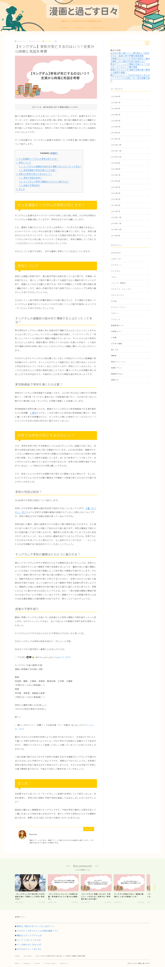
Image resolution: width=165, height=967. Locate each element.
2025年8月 (115, 169)
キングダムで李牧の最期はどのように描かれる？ (44, 181)
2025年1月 (115, 211)
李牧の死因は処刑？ (30, 177)
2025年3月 (115, 199)
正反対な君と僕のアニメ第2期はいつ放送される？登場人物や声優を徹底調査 (129, 54)
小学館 (114, 337)
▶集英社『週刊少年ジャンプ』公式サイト (34, 926)
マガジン (114, 313)
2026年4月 (115, 121)
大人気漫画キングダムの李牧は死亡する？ (37, 159)
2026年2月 (115, 133)
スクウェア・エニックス (121, 289)
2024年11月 (116, 223)
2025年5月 (115, 187)
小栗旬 (33, 412)
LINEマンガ (116, 259)
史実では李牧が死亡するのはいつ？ (34, 174)
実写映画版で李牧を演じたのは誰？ (38, 170)
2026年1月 (115, 139)
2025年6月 (115, 181)
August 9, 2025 (62, 657)
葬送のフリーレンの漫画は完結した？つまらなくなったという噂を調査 (130, 65)
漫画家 (114, 355)
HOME (17, 956)
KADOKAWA (116, 253)
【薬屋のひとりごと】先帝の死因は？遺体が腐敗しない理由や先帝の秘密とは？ (130, 60)
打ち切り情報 (116, 343)
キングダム (49, 41)
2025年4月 (115, 193)
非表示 (54, 153)
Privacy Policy (98, 27)
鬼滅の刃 (114, 380)
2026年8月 (115, 96)
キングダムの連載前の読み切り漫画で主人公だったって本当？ (50, 166)
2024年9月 (115, 235)
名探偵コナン (116, 331)
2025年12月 (116, 145)
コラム (114, 277)
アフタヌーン (116, 265)
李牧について (23, 162)
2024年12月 (116, 217)
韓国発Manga (117, 374)
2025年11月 (116, 151)
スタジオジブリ (117, 295)
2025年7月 (115, 175)
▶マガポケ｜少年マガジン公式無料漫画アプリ (36, 931)
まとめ (20, 189)
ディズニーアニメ (118, 307)
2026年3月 (115, 127)
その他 (114, 301)
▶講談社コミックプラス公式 (28, 935)
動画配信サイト (117, 325)
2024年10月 (116, 229)
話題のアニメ (116, 368)
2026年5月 (115, 114)
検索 (147, 43)
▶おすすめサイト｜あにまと (28, 949)
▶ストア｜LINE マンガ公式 (28, 940)
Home (17, 963)
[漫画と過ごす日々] (82, 10)
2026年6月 (115, 108)
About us (64, 963)
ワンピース (115, 319)
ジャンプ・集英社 (118, 283)
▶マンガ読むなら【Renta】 (28, 944)
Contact (79, 27)
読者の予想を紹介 (29, 185)
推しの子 (114, 349)
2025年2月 (115, 205)
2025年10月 (116, 157)
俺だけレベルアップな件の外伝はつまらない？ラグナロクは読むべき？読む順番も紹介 (130, 78)
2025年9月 (115, 163)
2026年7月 (115, 102)
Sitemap (64, 27)
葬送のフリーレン (118, 362)
